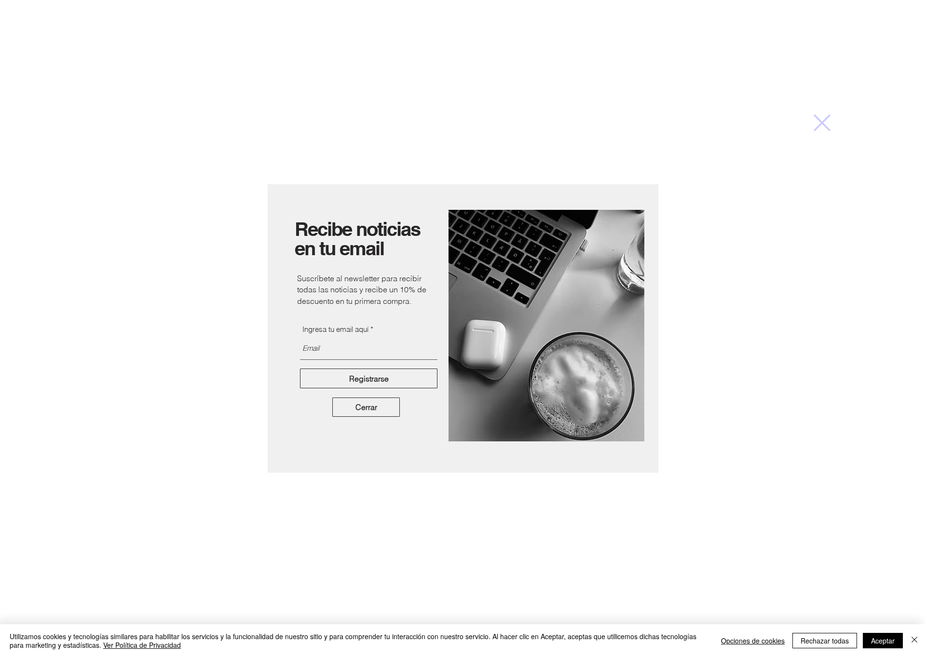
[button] (822, 122)
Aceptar (883, 640)
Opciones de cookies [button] (753, 640)
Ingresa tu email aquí (335, 329)
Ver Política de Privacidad (142, 645)
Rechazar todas (825, 640)
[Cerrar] (914, 640)
